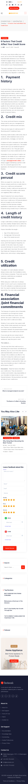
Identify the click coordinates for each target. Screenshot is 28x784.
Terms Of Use (6, 713)
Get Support (5, 710)
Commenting (5, 737)
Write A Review (14, 8)
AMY (4, 47)
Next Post (21, 399)
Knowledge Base (6, 734)
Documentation (6, 731)
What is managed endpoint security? (13, 391)
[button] (23, 411)
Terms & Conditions (9, 781)
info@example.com (8, 762)
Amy (6, 445)
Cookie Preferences (7, 740)
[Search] (25, 13)
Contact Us (5, 720)
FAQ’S (4, 717)
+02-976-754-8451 (8, 759)
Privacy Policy (6, 743)
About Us (4, 707)
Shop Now (14, 661)
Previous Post (8, 389)
